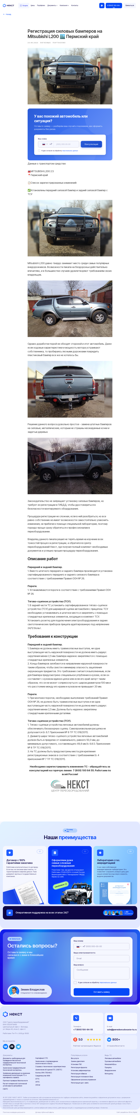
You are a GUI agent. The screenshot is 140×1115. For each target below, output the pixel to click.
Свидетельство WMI (42, 1076)
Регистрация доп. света (79, 1083)
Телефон (77, 1027)
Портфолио (41, 5)
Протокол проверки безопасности (15, 1081)
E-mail (109, 1027)
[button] (129, 5)
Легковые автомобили (113, 1058)
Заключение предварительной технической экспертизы (14, 1069)
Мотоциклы (109, 1074)
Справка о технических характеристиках (50, 1067)
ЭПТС (37, 1082)
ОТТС (37, 1079)
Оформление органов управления (83, 1080)
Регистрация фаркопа (79, 1067)
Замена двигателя (77, 1061)
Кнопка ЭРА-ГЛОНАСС (43, 1073)
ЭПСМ (37, 1085)
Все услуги (75, 1058)
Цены (33, 5)
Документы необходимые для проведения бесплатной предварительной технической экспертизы (14, 1061)
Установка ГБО (76, 1064)
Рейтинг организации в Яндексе (87, 1046)
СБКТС (5, 1089)
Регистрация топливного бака (82, 1077)
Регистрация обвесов (79, 1074)
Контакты (74, 5)
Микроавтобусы (110, 1064)
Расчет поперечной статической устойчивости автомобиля (15, 1085)
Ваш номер (42, 139)
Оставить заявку (102, 992)
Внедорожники (110, 1070)
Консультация (91, 144)
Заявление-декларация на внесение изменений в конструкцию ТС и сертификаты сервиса (16, 1075)
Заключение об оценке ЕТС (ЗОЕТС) (48, 1070)
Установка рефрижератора (81, 1070)
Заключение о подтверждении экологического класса (46, 1062)
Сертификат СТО (41, 1058)
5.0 (80, 1039)
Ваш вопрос (79, 965)
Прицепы (108, 1067)
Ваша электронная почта (84, 953)
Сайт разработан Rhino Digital (127, 1112)
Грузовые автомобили (113, 1061)
